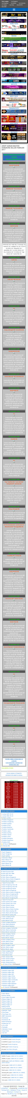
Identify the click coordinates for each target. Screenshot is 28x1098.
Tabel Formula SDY (8, 900)
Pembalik (5, 1027)
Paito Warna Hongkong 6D (10, 894)
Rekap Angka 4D (7, 1003)
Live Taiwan (4, 5)
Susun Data (5, 1031)
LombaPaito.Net (22, 1088)
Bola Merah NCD (7, 955)
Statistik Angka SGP (8, 970)
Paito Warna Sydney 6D (9, 911)
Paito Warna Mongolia (11, 1049)
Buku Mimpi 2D (6, 859)
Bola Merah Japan (7, 949)
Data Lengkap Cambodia (9, 928)
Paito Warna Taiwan (8, 935)
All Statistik (6, 987)
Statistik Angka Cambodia (10, 980)
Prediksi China (6, 836)
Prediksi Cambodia (7, 829)
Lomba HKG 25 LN (7, 816)
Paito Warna (5, 993)
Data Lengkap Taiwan (8, 934)
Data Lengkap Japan (8, 945)
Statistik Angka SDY (8, 974)
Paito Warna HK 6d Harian (10, 896)
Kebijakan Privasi (15, 1090)
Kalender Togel (6, 1010)
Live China (12, 5)
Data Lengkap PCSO (8, 916)
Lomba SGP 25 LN (7, 814)
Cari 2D (4, 1032)
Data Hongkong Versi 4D (9, 885)
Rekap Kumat (6, 1006)
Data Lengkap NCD (8, 951)
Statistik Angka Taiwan (9, 978)
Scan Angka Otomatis (8, 997)
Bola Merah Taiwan (8, 937)
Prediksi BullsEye (7, 827)
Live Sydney (13, 3)
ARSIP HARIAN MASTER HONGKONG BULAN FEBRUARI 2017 (13, 148)
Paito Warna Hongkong (9, 890)
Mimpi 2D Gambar (7, 861)
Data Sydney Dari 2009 (9, 901)
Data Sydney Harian (8, 905)
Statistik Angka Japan (8, 981)
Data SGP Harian (7, 875)
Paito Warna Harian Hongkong (11, 892)
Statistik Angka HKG (8, 972)
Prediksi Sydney (7, 823)
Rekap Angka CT (7, 1004)
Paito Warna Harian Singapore (11, 879)
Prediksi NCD (6, 842)
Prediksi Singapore (7, 820)
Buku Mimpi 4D (6, 865)
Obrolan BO (6, 846)
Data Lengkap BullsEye (9, 922)
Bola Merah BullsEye (8, 926)
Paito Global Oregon (8, 958)
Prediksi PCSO (6, 825)
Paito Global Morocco (8, 962)
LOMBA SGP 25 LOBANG (16, 1056)
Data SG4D (4, 6)
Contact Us (17, 1092)
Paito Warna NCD (7, 953)
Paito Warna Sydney (8, 907)
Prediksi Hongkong (7, 821)
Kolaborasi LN (6, 1023)
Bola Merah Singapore (8, 881)
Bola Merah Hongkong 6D (10, 898)
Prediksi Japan (6, 831)
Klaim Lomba (7, 818)
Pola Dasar (5, 1012)
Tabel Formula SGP (8, 871)
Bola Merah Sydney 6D (9, 914)
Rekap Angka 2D (7, 999)
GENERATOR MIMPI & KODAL (14, 775)
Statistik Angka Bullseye (9, 983)
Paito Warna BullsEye (8, 924)
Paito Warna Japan (8, 947)
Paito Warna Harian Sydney (10, 909)
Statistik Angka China (8, 976)
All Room (5, 844)
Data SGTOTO (20, 5)
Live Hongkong (5, 3)
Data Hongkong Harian (9, 888)
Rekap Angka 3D (7, 1001)
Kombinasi (5, 1018)
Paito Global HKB (7, 957)
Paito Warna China (7, 941)
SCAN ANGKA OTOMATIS (14, 773)
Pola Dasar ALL (6, 1014)
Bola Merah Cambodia (9, 932)
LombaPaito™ (5, 1088)
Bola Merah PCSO (7, 920)
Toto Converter (6, 1008)
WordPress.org (11, 1094)
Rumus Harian (6, 995)
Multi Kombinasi (6, 1021)
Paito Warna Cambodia (9, 930)
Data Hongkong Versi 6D (9, 886)
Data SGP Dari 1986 (8, 873)
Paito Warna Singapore (9, 877)
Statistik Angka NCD (8, 985)
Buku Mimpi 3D (6, 863)
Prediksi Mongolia (7, 838)
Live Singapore (14, 1)
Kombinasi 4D (6, 1019)
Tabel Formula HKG (8, 883)
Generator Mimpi (7, 858)
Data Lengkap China (8, 939)
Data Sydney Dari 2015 (9, 903)
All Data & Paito (7, 964)
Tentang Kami (5, 1090)
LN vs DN (5, 1025)
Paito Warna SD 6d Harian (10, 913)
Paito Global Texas (8, 960)
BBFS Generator (7, 1016)
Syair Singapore (7, 852)
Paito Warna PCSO (7, 918)
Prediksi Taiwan (6, 834)
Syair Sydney (6, 856)
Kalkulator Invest (7, 1029)
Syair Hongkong (7, 854)
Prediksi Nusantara (7, 840)
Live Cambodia (22, 3)
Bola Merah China (7, 943)
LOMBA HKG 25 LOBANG (16, 1058)
